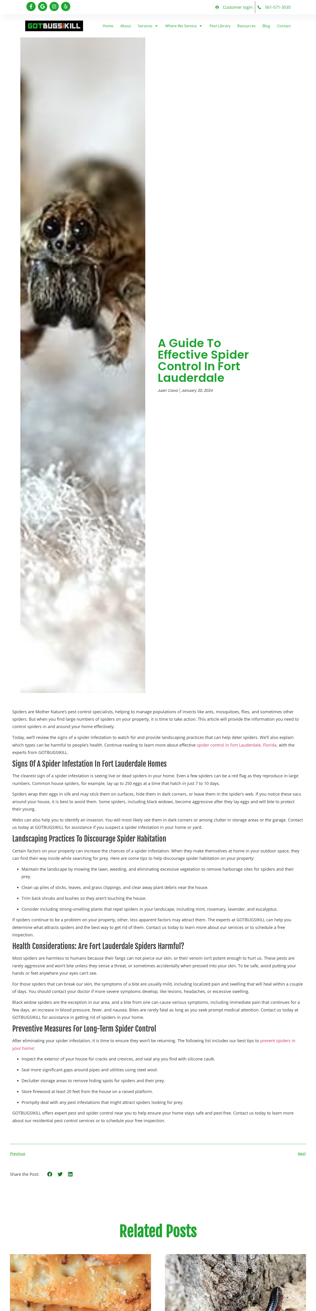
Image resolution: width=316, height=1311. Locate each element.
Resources (246, 25)
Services (145, 25)
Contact (284, 25)
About (125, 25)
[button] (50, 1174)
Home (108, 25)
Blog (266, 25)
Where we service (181, 25)
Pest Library (220, 25)
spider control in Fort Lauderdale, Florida (236, 745)
